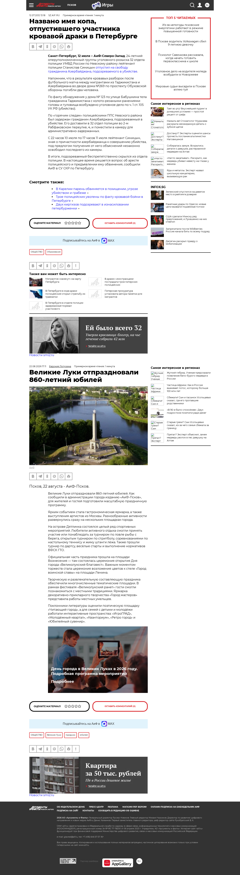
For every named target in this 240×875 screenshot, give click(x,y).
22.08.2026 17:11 (37, 366)
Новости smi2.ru (41, 355)
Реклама (113, 807)
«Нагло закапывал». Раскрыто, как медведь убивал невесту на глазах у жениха (188, 161)
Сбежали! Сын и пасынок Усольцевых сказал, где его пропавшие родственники (189, 400)
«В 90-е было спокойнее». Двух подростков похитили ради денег (186, 411)
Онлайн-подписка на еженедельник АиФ (175, 807)
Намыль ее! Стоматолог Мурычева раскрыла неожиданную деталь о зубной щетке (187, 124)
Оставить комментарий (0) (120, 223)
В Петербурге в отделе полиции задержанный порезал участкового (64, 305)
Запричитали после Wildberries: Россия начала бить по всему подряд (188, 230)
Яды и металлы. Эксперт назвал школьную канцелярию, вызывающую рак (185, 173)
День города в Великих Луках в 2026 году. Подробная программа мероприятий (94, 671)
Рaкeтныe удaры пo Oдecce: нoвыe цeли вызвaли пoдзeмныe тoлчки (186, 205)
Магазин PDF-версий (134, 807)
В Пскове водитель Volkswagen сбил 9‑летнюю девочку (180, 43)
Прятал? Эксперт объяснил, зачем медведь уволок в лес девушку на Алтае (187, 437)
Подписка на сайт (67, 810)
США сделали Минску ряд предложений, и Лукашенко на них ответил (186, 219)
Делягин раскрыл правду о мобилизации (182, 242)
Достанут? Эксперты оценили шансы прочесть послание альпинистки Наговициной (188, 136)
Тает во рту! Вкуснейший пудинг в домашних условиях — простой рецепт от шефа (187, 111)
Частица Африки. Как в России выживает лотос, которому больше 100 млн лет (187, 388)
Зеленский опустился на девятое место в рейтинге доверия (185, 193)
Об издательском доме (71, 807)
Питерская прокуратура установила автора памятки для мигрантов (123, 293)
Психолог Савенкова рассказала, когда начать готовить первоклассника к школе (181, 58)
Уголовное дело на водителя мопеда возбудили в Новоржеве (180, 73)
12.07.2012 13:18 (37, 15)
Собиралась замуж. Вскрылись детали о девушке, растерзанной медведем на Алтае (186, 148)
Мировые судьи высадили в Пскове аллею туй (181, 88)
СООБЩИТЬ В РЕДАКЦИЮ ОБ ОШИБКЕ (118, 810)
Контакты (88, 810)
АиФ (31, 467)
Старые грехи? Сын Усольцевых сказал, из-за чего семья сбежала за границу (188, 425)
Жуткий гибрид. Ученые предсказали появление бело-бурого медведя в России (189, 375)
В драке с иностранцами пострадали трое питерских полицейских (121, 281)
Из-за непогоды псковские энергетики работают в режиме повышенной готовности (180, 28)
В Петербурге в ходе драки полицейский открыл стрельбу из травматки (65, 293)
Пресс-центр (96, 807)
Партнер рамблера (89, 861)
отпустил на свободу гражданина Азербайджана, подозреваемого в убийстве (92, 69)
